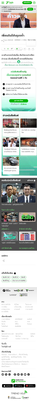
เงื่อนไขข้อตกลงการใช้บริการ (10, 362)
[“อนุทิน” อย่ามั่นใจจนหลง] (10, 236)
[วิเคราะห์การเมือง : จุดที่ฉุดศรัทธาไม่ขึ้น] (18, 193)
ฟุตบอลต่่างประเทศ (7, 334)
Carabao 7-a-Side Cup (21, 339)
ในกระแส (27, 305)
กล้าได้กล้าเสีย (6, 248)
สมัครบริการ (27, 2)
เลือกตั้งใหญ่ (6, 281)
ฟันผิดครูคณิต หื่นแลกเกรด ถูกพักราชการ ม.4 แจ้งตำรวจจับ (11, 132)
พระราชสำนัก (5, 305)
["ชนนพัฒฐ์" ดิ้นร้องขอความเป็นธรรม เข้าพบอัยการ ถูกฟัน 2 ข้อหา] (11, 142)
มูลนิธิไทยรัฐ (30, 355)
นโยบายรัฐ (17, 307)
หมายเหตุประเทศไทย (25, 248)
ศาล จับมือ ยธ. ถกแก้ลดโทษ (28, 132)
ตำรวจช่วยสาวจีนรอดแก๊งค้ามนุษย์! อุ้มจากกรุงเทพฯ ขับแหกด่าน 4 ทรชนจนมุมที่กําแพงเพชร (10, 170)
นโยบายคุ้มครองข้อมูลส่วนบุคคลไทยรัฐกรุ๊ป (14, 359)
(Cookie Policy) (7, 11)
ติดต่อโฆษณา (30, 362)
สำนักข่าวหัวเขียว (24, 229)
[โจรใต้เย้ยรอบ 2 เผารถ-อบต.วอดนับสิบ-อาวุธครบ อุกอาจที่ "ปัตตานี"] (28, 142)
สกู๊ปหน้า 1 (5, 229)
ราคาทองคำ (28, 310)
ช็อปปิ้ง (4, 344)
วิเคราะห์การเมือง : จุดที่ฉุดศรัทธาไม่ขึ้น (12, 204)
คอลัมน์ (28, 320)
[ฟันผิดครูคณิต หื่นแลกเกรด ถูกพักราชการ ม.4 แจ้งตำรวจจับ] (11, 123)
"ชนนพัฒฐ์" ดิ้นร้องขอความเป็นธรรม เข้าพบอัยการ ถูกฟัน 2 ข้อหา (10, 151)
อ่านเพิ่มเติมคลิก (16, 9)
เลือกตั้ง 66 (15, 277)
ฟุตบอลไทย (17, 334)
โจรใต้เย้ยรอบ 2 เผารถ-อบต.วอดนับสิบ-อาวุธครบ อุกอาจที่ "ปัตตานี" (28, 151)
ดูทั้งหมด (30, 180)
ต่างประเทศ (28, 307)
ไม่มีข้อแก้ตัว (22, 224)
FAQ (13, 357)
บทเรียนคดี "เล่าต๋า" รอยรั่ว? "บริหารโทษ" (10, 225)
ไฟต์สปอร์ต (5, 337)
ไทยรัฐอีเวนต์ (6, 347)
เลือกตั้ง (23, 277)
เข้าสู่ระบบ (23, 104)
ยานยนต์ (16, 310)
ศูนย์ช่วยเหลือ (20, 357)
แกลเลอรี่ (4, 339)
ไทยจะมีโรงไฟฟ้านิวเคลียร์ (26, 243)
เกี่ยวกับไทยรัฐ (21, 355)
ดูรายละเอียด (18, 101)
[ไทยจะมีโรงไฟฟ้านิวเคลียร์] (27, 236)
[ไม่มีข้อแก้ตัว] (27, 217)
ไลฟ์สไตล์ (4, 327)
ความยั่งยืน (5, 312)
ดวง (15, 322)
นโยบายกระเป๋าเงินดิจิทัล (18, 281)
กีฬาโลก (16, 337)
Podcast (29, 324)
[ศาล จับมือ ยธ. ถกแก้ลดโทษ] (28, 123)
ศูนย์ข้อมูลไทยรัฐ (6, 357)
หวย (27, 322)
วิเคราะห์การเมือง (7, 210)
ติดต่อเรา (21, 362)
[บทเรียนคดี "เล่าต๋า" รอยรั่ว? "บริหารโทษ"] (10, 217)
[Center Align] (34, 9)
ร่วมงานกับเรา (12, 355)
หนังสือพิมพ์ (18, 40)
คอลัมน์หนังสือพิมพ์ (11, 180)
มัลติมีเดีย (17, 327)
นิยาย (3, 324)
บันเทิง (3, 322)
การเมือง (25, 40)
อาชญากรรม (5, 310)
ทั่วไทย (16, 305)
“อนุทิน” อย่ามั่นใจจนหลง (8, 243)
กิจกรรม (4, 355)
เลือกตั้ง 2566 (6, 277)
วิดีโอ (16, 324)
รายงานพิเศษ (5, 320)
